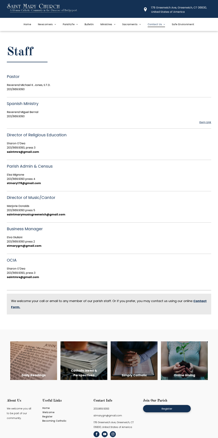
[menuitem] (27, 24)
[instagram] (113, 434)
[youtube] (105, 434)
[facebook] (96, 434)
